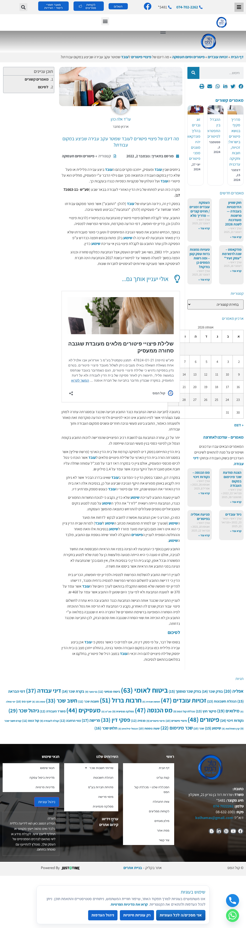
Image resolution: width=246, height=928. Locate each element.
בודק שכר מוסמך (185, 691)
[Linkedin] (219, 831)
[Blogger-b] (212, 831)
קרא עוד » (235, 237)
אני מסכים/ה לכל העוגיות (181, 915)
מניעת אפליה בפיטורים (200, 516)
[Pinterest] (226, 831)
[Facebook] (241, 831)
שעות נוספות (149, 728)
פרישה (91, 720)
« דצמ (239, 425)
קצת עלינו (163, 777)
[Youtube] (233, 831)
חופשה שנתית (151, 701)
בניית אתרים (132, 867)
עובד (125, 56)
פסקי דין (115, 719)
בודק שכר (212, 691)
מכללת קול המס (184, 711)
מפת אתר (163, 830)
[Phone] (232, 900)
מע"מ (106, 711)
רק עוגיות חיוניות (137, 915)
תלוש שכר (105, 728)
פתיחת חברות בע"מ (100, 787)
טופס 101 (38, 701)
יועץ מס (23, 701)
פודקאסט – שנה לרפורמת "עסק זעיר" (231, 253)
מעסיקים (83, 710)
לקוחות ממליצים (159, 811)
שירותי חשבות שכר (101, 768)
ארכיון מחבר (121, 126)
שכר (198, 728)
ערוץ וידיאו (110, 818)
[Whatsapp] (232, 915)
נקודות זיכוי (232, 720)
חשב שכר (61, 700)
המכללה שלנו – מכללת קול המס (151, 789)
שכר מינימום (176, 728)
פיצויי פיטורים (141, 56)
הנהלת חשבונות (222, 701)
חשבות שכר (88, 701)
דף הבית (237, 56)
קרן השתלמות (231, 728)
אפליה (234, 691)
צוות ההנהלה (161, 801)
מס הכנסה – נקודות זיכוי (201, 474)
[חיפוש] (193, 73)
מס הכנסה (153, 710)
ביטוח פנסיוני (109, 691)
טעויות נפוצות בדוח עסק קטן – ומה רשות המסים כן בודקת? (200, 258)
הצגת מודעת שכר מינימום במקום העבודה (232, 479)
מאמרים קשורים (37, 79)
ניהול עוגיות (46, 801)
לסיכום (43, 87)
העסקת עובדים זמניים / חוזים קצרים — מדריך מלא (200, 209)
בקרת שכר (73, 691)
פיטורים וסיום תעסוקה (188, 56)
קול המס (30, 720)
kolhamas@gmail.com (214, 817)
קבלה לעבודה (49, 721)
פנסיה (138, 720)
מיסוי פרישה (105, 797)
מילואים (228, 711)
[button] (23, 7)
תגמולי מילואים (128, 728)
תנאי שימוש (47, 768)
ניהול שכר (23, 710)
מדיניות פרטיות (45, 787)
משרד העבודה (53, 711)
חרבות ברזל (120, 700)
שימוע (127, 237)
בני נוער (91, 691)
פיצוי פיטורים (155, 721)
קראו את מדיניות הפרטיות (129, 904)
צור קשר (164, 840)
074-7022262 (223, 806)
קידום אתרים (108, 824)
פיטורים (137, 534)
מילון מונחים (161, 821)
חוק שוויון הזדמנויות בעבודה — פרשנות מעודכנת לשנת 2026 (233, 213)
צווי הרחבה (70, 720)
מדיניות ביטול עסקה (42, 777)
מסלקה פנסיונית (123, 711)
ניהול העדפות (103, 915)
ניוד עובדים (233, 514)
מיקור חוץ (206, 711)
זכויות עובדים (218, 56)
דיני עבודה (43, 690)
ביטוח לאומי (144, 690)
